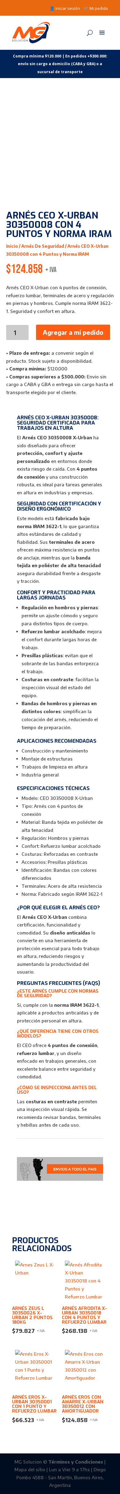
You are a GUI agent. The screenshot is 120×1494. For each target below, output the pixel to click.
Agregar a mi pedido (73, 332)
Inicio (12, 246)
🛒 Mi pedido (96, 8)
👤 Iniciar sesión (65, 8)
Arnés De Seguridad (42, 246)
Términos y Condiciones (75, 1461)
